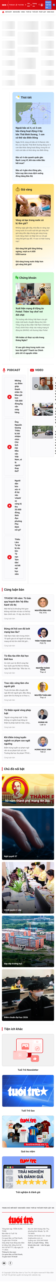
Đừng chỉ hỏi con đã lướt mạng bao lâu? (17, 630)
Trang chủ (6, 1208)
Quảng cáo (35, 5)
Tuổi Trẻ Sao (28, 1110)
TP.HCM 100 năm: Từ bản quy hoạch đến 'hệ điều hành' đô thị (17, 601)
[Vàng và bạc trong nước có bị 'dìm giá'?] (33, 206)
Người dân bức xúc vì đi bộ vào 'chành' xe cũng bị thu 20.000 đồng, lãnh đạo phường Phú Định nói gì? (18, 505)
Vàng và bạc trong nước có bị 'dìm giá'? (30, 222)
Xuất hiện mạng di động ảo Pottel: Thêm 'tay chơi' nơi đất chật (30, 311)
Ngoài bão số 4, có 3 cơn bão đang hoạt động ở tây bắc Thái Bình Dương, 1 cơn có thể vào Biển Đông (30, 133)
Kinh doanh (51, 12)
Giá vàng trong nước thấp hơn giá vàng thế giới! (29, 263)
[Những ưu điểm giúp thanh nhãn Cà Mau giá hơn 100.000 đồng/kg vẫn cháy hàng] (9, 397)
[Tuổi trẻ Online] (21, 1220)
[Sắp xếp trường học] (28, 941)
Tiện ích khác (13, 1029)
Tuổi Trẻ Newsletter (28, 1070)
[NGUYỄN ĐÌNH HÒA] (42, 603)
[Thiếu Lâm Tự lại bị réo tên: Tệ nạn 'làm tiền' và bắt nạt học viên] (9, 557)
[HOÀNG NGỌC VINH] (42, 742)
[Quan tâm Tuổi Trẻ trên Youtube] (4, 1263)
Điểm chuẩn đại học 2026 (16, 1017)
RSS (32, 1248)
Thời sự (28, 12)
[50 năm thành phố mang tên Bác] (28, 790)
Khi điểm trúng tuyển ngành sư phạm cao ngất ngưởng (17, 740)
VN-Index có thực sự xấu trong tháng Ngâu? (30, 338)
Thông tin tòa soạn (9, 1252)
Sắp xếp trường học (13, 963)
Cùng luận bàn (14, 589)
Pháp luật (42, 12)
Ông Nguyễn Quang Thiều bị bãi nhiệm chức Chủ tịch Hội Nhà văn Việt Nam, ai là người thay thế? (18, 446)
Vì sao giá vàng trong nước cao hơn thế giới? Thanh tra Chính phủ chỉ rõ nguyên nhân (30, 350)
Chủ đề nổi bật (14, 769)
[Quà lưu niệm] (28, 1131)
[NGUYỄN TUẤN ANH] (42, 687)
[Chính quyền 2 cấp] (28, 888)
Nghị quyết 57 (10, 856)
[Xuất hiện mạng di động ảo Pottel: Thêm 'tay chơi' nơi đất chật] (33, 294)
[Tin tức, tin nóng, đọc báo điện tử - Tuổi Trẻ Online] (4, 5)
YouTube (21, 5)
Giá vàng (26, 189)
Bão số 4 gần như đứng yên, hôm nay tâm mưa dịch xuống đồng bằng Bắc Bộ (29, 173)
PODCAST (13, 370)
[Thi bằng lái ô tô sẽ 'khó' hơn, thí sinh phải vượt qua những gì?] (42, 409)
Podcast (12, 5)
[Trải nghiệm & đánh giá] (28, 1172)
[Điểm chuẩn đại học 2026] (28, 995)
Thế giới (35, 12)
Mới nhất (8, 12)
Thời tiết (26, 97)
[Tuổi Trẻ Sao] (28, 1091)
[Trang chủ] (3, 12)
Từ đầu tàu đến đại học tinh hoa (16, 657)
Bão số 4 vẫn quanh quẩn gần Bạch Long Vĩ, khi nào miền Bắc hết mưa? (30, 160)
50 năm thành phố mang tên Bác (27, 801)
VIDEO (39, 370)
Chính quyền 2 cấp (12, 910)
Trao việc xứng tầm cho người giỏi (16, 685)
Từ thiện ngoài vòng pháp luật (17, 712)
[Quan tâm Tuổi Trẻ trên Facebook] (10, 1263)
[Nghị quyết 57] (28, 834)
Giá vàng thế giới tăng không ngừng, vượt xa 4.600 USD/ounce (29, 251)
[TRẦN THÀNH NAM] (42, 633)
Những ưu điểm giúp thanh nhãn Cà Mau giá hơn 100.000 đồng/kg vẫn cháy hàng (19, 396)
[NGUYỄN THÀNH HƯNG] (42, 660)
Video (23, 12)
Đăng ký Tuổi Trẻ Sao (48, 4)
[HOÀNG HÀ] (42, 715)
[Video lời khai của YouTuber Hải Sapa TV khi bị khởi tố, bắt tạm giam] (42, 383)
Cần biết (28, 5)
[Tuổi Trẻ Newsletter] (28, 1050)
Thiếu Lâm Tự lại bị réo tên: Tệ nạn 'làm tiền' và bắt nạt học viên (17, 556)
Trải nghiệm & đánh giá (28, 1192)
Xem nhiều (16, 12)
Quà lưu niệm (28, 1151)
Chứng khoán (27, 278)
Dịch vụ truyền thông (35, 1243)
